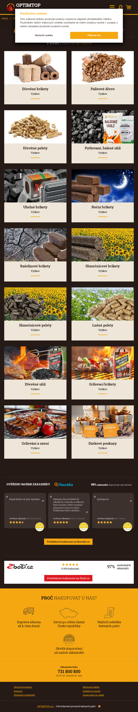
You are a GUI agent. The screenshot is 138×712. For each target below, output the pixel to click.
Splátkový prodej (91, 691)
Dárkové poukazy (103, 445)
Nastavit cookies (44, 35)
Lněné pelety (102, 327)
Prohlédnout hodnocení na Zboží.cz (68, 578)
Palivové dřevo (103, 91)
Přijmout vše (94, 35)
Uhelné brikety (35, 209)
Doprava (18, 691)
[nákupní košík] (128, 7)
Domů (5, 18)
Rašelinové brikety (35, 268)
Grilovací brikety (102, 386)
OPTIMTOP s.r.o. (46, 706)
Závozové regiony (23, 687)
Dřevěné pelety (35, 150)
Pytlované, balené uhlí (103, 150)
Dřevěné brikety (35, 91)
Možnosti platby (91, 687)
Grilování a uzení (35, 445)
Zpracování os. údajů (93, 694)
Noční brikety (103, 209)
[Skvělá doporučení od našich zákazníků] (69, 635)
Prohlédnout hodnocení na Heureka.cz (68, 541)
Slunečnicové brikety (102, 268)
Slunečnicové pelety (35, 327)
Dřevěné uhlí (35, 386)
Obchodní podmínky (24, 694)
